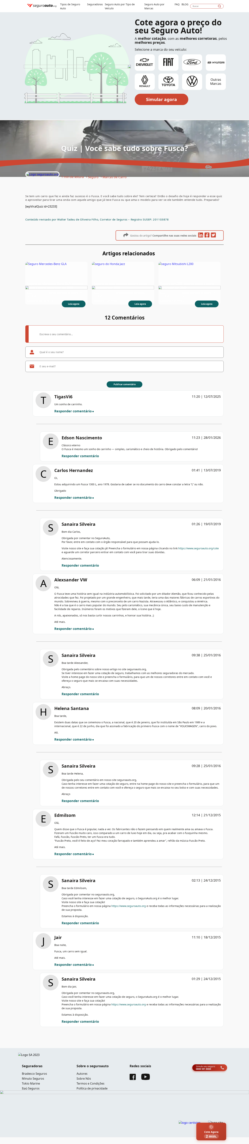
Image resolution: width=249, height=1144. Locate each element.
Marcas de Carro (114, 177)
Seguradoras (95, 4)
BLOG (185, 4)
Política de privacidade (92, 1088)
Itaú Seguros (31, 1088)
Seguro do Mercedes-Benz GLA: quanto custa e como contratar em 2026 (55, 286)
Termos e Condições (90, 1083)
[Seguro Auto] (42, 174)
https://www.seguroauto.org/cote (198, 548)
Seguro (93, 177)
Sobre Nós (84, 1079)
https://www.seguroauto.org (128, 906)
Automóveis (111, 300)
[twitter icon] (213, 235)
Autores (82, 1074)
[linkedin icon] (200, 235)
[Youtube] (145, 1079)
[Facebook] (133, 1079)
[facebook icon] (207, 235)
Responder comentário (73, 411)
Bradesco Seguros (34, 1074)
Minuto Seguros (33, 1079)
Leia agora (73, 303)
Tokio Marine (31, 1083)
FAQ (177, 4)
